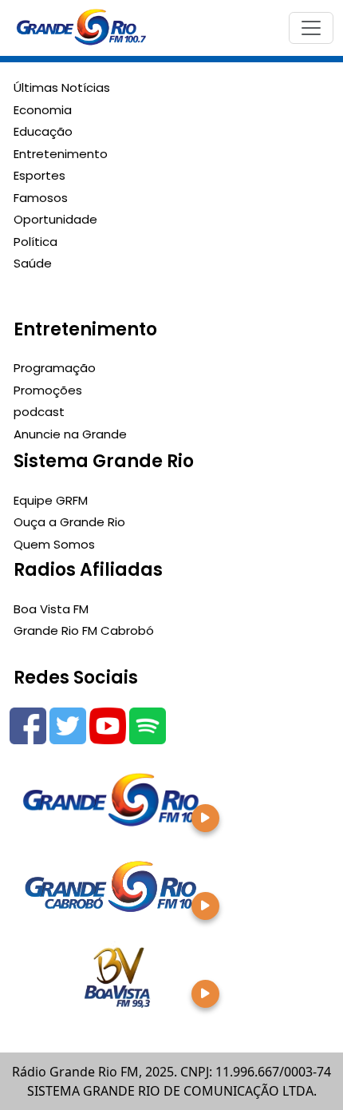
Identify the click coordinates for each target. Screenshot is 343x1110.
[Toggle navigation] (311, 28)
